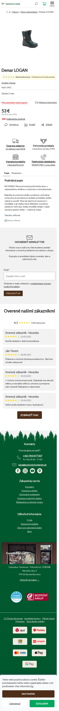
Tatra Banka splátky (35, 621)
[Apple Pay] (39, 652)
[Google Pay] (29, 664)
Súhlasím (42, 703)
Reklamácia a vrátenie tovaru (29, 502)
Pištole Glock (48, 618)
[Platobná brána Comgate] (39, 641)
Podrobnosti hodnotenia (43, 77)
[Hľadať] (36, 4)
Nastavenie (28, 694)
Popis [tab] (6, 173)
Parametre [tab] (16, 173)
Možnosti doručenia (48, 102)
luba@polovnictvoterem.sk (32, 464)
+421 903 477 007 (32, 455)
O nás (29, 520)
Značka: (9, 83)
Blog (29, 531)
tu (32, 686)
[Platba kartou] (20, 652)
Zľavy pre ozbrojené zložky (29, 527)
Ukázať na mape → (29, 579)
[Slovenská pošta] (20, 641)
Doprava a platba (29, 490)
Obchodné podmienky (29, 494)
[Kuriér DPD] (20, 630)
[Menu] (52, 4)
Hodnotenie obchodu (29, 311)
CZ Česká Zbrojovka (13, 618)
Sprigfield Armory (32, 618)
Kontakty (29, 487)
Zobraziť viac (29, 415)
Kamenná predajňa (29, 524)
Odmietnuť (14, 703)
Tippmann (20, 621)
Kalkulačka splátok (15, 119)
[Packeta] (39, 630)
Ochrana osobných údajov (29, 498)
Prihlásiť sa (13, 293)
